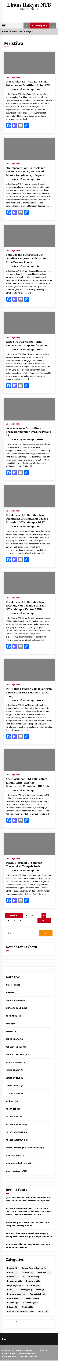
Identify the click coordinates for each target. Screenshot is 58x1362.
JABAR (9, 1023)
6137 (41, 349)
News (11, 1289)
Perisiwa (13, 1302)
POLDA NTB (11, 1109)
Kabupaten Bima (14, 1046)
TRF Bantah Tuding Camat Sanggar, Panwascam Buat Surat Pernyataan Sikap (29, 692)
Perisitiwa (32, 1298)
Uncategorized (13, 77)
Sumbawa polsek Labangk (18, 1163)
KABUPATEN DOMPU (15, 1054)
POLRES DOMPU (13, 1132)
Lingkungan (15, 1285)
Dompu (12, 1272)
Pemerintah (37, 1294)
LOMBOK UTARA (13, 1085)
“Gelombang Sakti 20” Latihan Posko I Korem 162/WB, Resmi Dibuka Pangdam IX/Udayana (25, 171)
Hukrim (12, 1276)
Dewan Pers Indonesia (34, 1268)
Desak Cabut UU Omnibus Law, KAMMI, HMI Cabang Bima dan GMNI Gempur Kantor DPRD (26, 606)
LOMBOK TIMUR (13, 1078)
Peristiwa (30, 1302)
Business (10, 992)
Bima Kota (11, 984)
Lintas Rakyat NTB (29, 5)
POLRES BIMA (12, 1116)
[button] (26, 25)
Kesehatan (33, 1281)
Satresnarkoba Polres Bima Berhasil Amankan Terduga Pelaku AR (28, 432)
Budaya (12, 1268)
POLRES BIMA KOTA (15, 1124)
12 (33, 920)
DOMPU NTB (11, 1015)
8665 (41, 439)
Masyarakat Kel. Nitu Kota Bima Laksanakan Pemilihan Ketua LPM (28, 83)
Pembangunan (16, 1294)
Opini (40, 1289)
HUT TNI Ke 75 (31, 1276)
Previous (14, 915)
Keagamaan (14, 1281)
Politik (27, 1307)
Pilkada (12, 1307)
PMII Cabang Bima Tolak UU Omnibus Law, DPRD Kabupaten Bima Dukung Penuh (26, 258)
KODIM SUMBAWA (14, 1062)
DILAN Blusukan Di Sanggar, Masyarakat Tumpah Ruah (24, 864)
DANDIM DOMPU (13, 1000)
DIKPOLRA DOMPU (14, 1008)
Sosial (43, 1311)
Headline (43, 1272)
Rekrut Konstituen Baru (20, 1311)
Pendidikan (14, 1298)
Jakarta (9, 1031)
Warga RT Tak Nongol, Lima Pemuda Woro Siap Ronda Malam (27, 343)
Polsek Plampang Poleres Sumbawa (23, 1147)
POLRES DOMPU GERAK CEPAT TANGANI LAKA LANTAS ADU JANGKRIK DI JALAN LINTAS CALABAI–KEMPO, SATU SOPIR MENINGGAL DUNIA (29, 1211)
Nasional (10, 1101)
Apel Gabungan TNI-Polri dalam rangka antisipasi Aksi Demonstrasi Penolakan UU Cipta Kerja (28, 782)
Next (44, 920)
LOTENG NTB (12, 1093)
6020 (41, 700)
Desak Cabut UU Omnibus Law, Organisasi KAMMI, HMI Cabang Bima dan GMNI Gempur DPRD (27, 519)
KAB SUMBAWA (12, 1039)
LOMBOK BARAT (13, 1070)
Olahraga (26, 1289)
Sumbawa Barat (13, 1155)
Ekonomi (27, 1272)
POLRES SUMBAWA (14, 1140)
